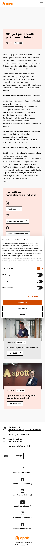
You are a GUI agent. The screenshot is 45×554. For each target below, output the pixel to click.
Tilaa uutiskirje (15, 456)
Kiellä (22, 314)
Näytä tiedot (33, 296)
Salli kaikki (22, 302)
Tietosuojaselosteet (22, 545)
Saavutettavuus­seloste (22, 542)
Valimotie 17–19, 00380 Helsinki (24, 430)
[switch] (40, 275)
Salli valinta (22, 308)
